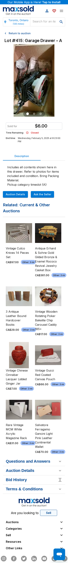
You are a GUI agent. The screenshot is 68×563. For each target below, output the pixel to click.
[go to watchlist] (54, 11)
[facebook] (13, 558)
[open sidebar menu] (61, 11)
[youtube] (44, 558)
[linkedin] (34, 558)
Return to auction (20, 33)
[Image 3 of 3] (40, 114)
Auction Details (15, 194)
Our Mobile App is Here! (34, 2)
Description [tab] (22, 156)
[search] (61, 22)
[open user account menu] (47, 11)
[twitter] (24, 558)
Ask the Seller (42, 194)
